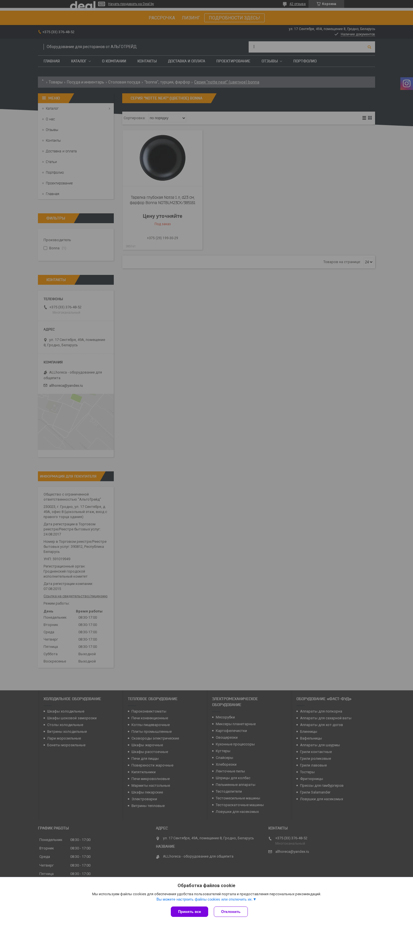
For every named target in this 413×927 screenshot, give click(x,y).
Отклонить (230, 912)
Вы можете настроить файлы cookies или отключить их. (204, 899)
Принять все (189, 912)
